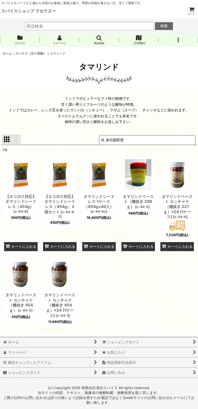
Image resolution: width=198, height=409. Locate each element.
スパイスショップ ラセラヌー (28, 10)
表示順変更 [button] (115, 140)
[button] (99, 40)
